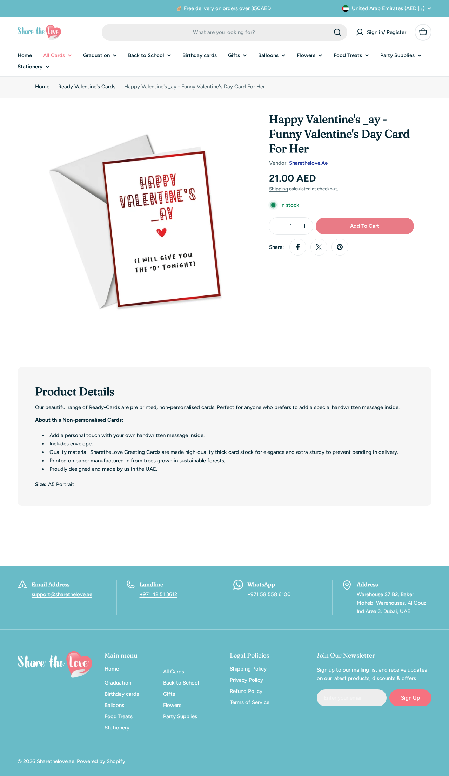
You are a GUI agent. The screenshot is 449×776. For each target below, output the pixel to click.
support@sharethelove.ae (62, 594)
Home (42, 86)
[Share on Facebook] (297, 247)
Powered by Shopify (101, 761)
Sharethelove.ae (308, 163)
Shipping (278, 188)
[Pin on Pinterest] (339, 247)
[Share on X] (318, 247)
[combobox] (224, 32)
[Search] (337, 32)
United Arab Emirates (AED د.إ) (388, 8)
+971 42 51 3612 (158, 594)
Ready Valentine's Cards (86, 86)
